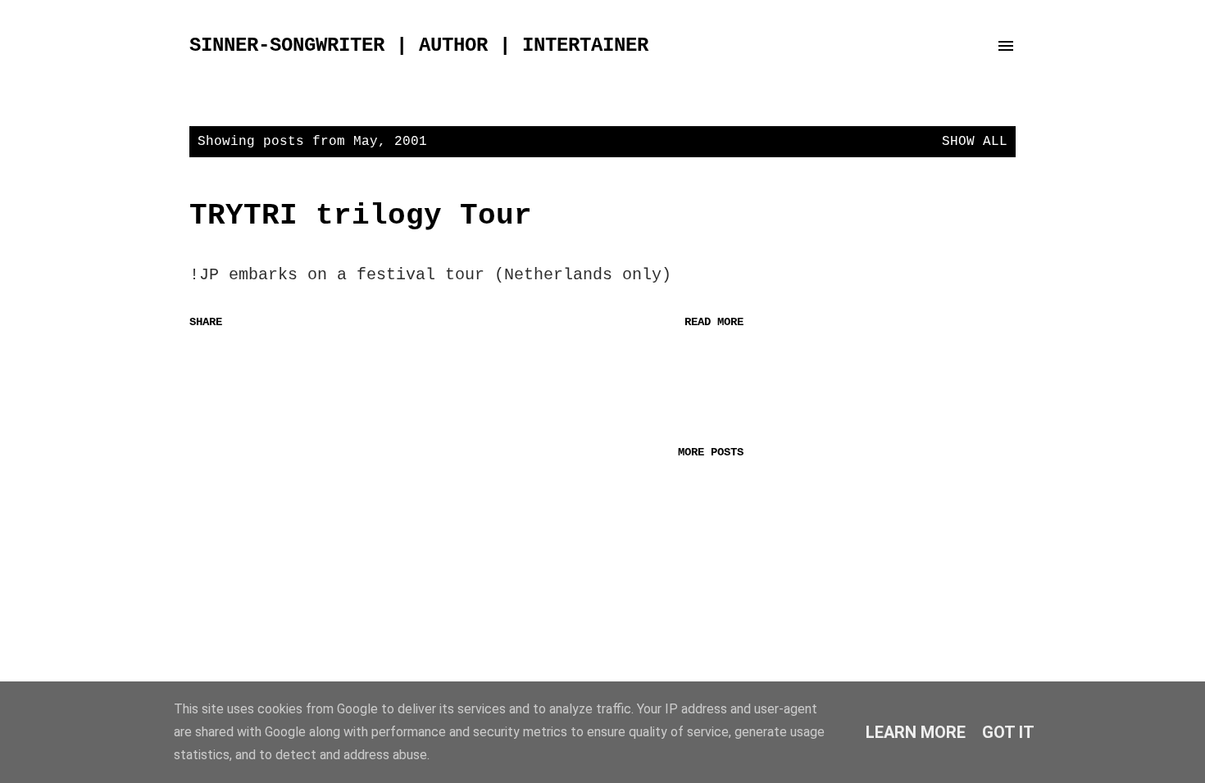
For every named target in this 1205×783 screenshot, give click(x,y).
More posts (710, 452)
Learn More (916, 732)
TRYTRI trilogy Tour (360, 216)
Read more (713, 321)
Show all (974, 141)
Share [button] (205, 321)
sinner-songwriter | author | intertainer (418, 45)
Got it (1008, 732)
